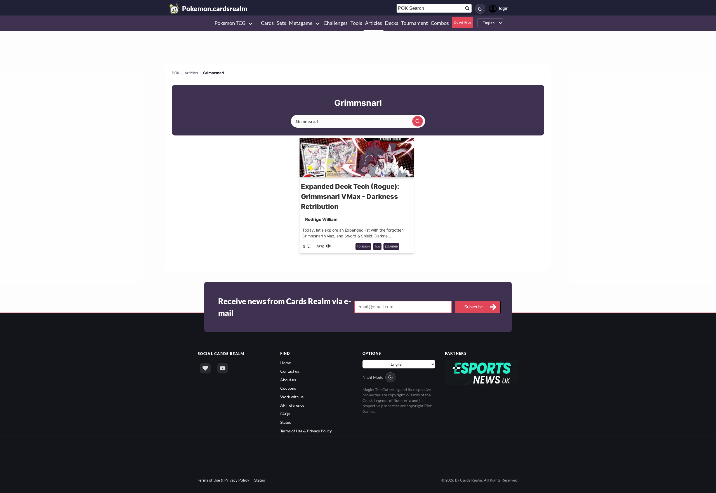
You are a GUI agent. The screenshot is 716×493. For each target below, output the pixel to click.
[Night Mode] (480, 9)
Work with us (291, 396)
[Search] (417, 121)
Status (285, 422)
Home (285, 362)
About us (288, 379)
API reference (292, 405)
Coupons (288, 388)
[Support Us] (205, 368)
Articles (191, 73)
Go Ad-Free (462, 22)
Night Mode (372, 377)
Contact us (289, 371)
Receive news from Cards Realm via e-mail (284, 307)
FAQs (285, 413)
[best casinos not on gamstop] (482, 372)
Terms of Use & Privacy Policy (306, 430)
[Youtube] (222, 368)
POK (176, 73)
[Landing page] (174, 8)
